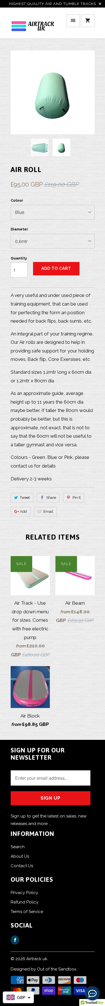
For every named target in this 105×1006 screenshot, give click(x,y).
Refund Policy (24, 902)
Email (48, 511)
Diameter (19, 229)
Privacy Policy (24, 892)
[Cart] (87, 21)
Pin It (77, 497)
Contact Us (22, 865)
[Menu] (73, 21)
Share (51, 497)
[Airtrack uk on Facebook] (15, 940)
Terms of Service (27, 911)
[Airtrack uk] (33, 25)
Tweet (25, 497)
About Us (20, 856)
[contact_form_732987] (92, 993)
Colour (17, 200)
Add (23, 511)
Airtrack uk (36, 958)
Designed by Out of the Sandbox (43, 969)
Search (18, 846)
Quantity (19, 258)
